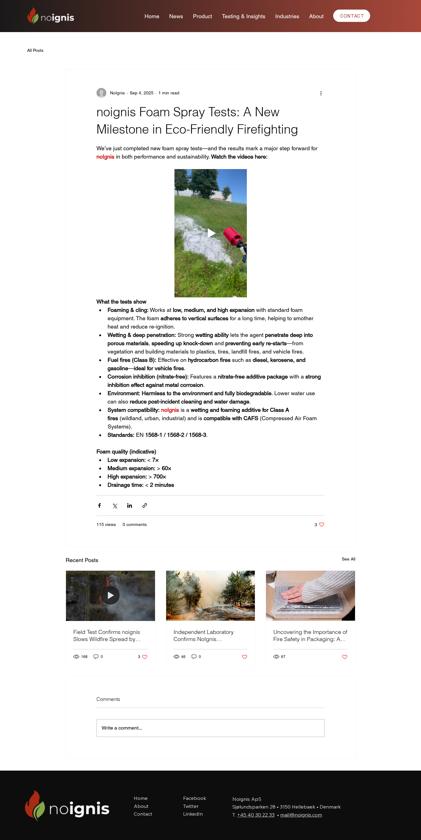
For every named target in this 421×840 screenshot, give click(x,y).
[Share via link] (145, 505)
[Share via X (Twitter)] (114, 505)
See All (348, 559)
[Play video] (210, 233)
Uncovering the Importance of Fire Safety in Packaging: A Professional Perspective (310, 635)
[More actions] (321, 93)
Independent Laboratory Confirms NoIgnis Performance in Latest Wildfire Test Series (204, 635)
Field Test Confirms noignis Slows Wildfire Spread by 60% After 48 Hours (106, 635)
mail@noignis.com (301, 815)
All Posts (35, 50)
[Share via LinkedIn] (130, 505)
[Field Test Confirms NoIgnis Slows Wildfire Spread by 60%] (110, 596)
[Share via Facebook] (99, 505)
